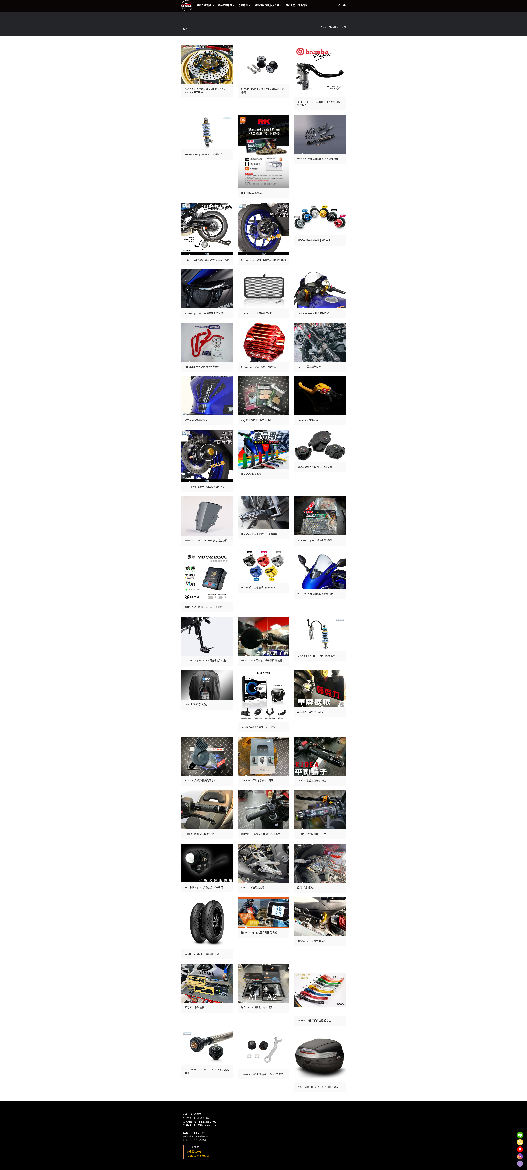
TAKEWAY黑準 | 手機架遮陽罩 (257, 780)
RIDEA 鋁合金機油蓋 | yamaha (258, 587)
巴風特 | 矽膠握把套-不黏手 (311, 834)
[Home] (317, 27)
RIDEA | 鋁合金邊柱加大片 (311, 941)
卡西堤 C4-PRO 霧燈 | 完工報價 (258, 727)
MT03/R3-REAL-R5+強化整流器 (258, 366)
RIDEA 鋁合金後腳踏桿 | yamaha (259, 533)
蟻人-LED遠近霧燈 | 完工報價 (256, 1007)
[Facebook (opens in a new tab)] (339, 5)
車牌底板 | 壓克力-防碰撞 (310, 712)
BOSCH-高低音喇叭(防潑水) (200, 780)
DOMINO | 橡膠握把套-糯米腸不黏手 (260, 834)
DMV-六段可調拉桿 (307, 420)
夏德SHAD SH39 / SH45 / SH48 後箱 (317, 1087)
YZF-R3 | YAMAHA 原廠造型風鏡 (315, 594)
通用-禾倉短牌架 (306, 887)
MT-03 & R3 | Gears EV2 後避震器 (204, 154)
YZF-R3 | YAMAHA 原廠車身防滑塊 (204, 313)
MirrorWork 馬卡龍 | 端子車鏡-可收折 (261, 660)
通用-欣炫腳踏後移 (194, 1007)
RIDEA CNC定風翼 (251, 473)
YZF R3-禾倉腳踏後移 (252, 887)
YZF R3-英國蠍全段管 (309, 366)
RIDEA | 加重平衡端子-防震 (311, 780)
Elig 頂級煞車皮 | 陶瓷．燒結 (256, 420)
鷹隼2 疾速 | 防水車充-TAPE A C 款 (204, 607)
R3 (345, 27)
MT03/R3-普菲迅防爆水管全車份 (202, 366)
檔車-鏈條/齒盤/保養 (251, 193)
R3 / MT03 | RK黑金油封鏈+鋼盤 (315, 540)
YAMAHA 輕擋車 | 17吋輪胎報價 (202, 954)
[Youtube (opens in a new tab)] (344, 5)
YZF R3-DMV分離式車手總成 (313, 313)
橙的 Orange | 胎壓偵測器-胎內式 (259, 932)
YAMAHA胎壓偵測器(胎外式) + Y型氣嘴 (262, 1074)
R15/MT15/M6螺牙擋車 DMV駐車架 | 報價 (207, 259)
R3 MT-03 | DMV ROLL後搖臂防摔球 (205, 486)
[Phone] (520, 1142)
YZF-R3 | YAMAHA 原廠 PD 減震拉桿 (317, 159)
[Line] (520, 1135)
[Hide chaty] (520, 1164)
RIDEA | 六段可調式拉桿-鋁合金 (314, 1020)
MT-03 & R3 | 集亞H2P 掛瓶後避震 (316, 656)
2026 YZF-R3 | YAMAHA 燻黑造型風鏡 (206, 540)
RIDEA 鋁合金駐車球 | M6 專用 (314, 240)
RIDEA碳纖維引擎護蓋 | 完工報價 (315, 467)
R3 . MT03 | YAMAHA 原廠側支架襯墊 (205, 660)
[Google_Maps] (520, 1149)
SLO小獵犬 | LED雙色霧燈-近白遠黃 (204, 887)
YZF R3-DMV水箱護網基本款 (257, 313)
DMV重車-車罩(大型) (196, 704)
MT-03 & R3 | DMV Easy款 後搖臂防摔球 (263, 259)
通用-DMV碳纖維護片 (196, 420)
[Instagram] (520, 1156)
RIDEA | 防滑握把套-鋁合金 (199, 834)
